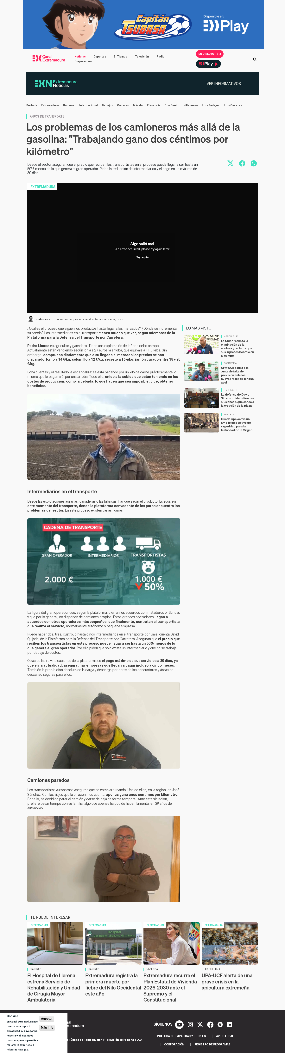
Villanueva (191, 105)
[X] (200, 1024)
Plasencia (154, 105)
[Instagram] (191, 1024)
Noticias (80, 56)
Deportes (99, 56)
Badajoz (107, 105)
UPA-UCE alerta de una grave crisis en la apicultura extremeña (227, 981)
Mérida (138, 105)
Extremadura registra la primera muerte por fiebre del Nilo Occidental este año (113, 984)
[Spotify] (221, 1024)
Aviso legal (225, 1036)
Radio (160, 56)
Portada (31, 105)
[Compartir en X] (230, 163)
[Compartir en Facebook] (242, 163)
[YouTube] (180, 1024)
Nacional (69, 105)
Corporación (83, 61)
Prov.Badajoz (210, 105)
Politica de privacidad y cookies (181, 1036)
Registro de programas (212, 1044)
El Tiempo (120, 56)
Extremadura (50, 105)
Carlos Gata (43, 319)
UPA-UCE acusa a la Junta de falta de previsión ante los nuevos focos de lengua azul (237, 375)
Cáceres (123, 105)
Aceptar (47, 1018)
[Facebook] (210, 1024)
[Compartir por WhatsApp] (254, 163)
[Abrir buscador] (255, 59)
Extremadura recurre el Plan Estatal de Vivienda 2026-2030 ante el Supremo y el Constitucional (170, 987)
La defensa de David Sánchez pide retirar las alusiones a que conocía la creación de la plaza (237, 400)
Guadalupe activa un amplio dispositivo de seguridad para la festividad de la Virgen (236, 424)
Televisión (142, 56)
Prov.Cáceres (233, 105)
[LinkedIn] (229, 1024)
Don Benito (172, 105)
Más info (47, 1027)
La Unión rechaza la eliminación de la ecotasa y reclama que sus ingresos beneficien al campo (237, 348)
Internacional (88, 105)
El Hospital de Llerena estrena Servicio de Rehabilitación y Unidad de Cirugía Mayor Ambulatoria (53, 987)
